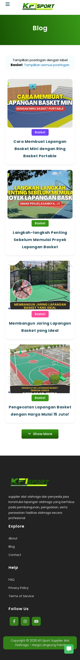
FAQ (12, 579)
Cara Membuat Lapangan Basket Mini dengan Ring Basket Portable (40, 148)
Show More (42, 433)
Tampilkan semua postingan (46, 65)
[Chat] (69, 649)
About (13, 538)
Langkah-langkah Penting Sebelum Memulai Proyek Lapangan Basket (40, 239)
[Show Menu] (8, 4)
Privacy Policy (19, 588)
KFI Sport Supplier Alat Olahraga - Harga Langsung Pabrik (42, 642)
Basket (40, 132)
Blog (12, 546)
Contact (15, 555)
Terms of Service (21, 596)
